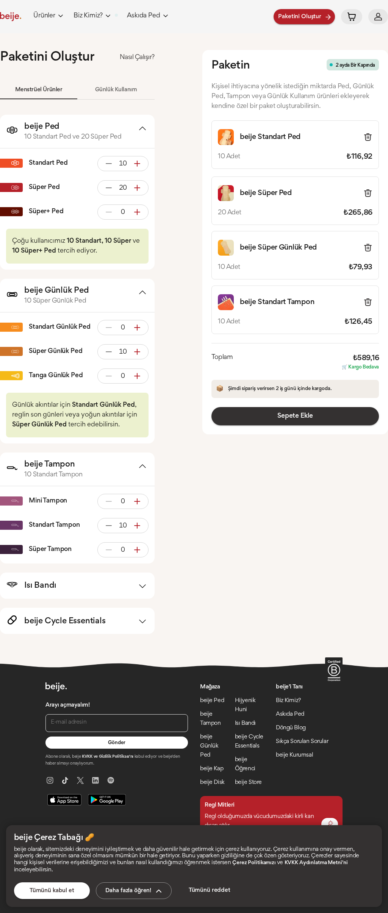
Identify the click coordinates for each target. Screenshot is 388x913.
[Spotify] (110, 780)
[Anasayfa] (10, 16)
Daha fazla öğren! (128, 890)
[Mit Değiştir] (329, 824)
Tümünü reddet (209, 890)
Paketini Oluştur (299, 16)
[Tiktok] (65, 780)
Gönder (116, 743)
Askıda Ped (143, 16)
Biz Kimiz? (88, 16)
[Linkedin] (95, 780)
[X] (80, 780)
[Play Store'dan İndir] (107, 799)
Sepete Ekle (295, 416)
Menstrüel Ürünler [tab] (39, 89)
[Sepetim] (351, 16)
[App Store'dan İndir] (64, 799)
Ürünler (44, 16)
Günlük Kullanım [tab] (116, 89)
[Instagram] (50, 780)
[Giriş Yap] (378, 16)
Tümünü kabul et (52, 890)
